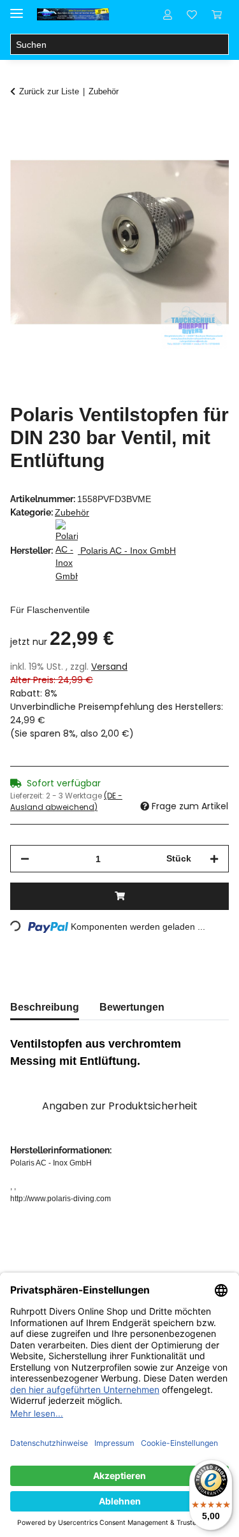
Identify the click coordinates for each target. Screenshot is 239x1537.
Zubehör (72, 512)
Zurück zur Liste (49, 91)
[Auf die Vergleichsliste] (169, 157)
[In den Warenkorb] (20, 126)
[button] (168, 14)
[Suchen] (218, 44)
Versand (109, 666)
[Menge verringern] (25, 859)
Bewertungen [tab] (131, 1007)
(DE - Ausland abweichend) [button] (66, 801)
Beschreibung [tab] (44, 1007)
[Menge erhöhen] (214, 859)
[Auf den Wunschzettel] (202, 157)
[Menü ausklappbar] (16, 8)
